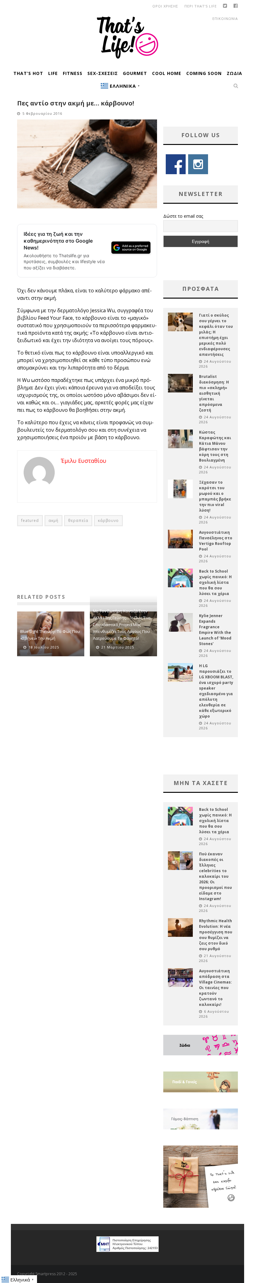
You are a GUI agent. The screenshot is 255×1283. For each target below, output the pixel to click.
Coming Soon (204, 73)
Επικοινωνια (225, 18)
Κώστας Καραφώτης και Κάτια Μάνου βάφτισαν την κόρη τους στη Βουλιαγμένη (215, 446)
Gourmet (135, 73)
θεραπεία (78, 520)
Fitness (72, 73)
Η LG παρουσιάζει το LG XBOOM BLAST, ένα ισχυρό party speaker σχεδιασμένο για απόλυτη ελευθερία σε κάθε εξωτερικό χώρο (216, 691)
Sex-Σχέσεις (102, 73)
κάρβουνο (108, 520)
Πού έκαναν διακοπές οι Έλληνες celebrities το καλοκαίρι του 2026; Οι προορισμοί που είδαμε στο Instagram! (215, 876)
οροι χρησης (165, 6)
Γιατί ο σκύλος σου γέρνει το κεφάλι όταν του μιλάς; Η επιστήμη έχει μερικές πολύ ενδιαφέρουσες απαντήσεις (216, 335)
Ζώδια (234, 73)
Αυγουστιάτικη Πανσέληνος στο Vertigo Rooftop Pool (215, 541)
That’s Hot (28, 73)
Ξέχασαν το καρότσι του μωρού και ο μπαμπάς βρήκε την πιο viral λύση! (215, 496)
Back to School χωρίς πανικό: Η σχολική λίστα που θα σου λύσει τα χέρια (215, 582)
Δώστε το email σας (183, 216)
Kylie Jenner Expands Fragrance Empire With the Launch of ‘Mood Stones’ (215, 629)
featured (30, 520)
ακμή (53, 520)
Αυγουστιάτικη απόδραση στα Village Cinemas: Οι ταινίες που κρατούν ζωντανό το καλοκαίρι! (215, 987)
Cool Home (166, 73)
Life (53, 73)
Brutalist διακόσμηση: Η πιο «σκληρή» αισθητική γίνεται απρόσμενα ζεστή (214, 393)
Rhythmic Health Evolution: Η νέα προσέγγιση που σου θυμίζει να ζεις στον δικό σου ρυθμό (215, 934)
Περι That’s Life (200, 6)
